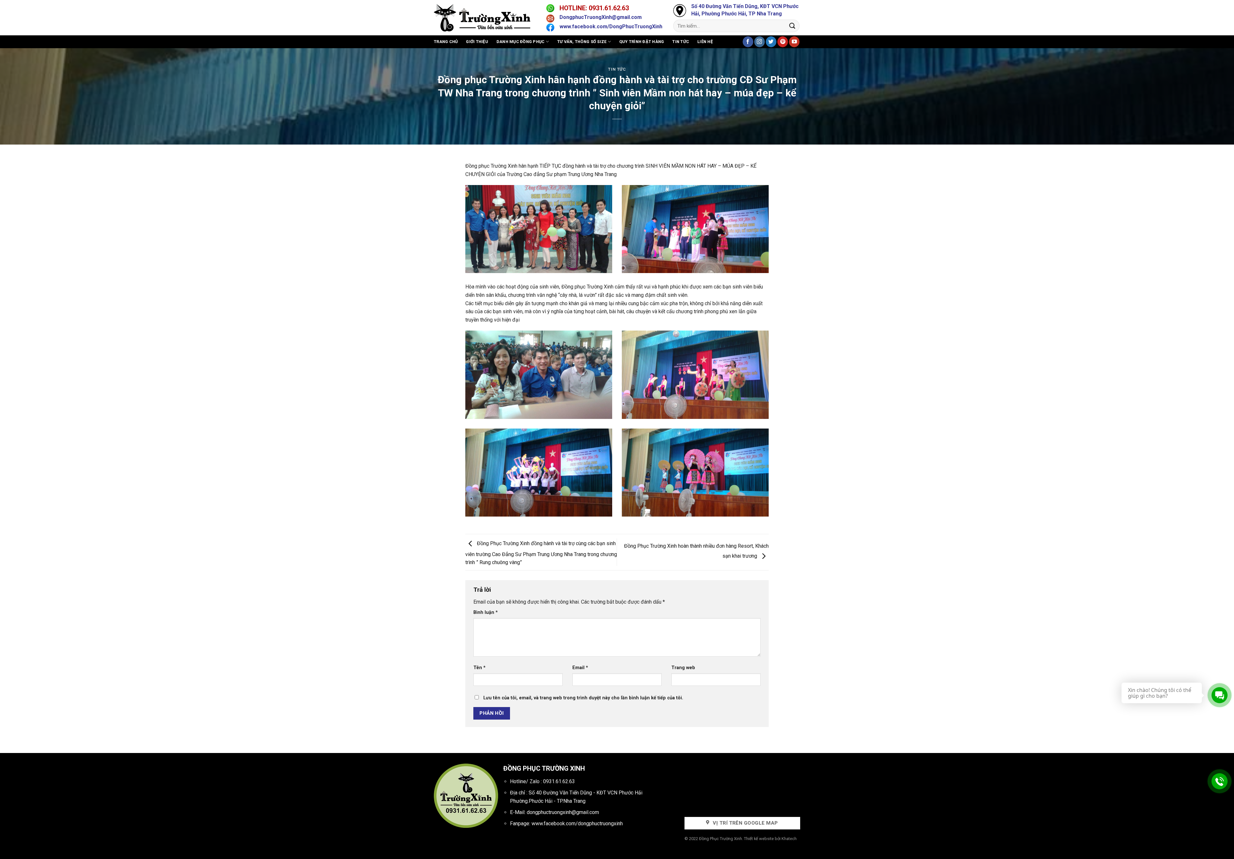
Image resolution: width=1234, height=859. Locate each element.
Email (580, 667)
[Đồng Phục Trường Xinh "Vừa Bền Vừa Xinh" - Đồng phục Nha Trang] (485, 17)
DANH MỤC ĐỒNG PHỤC (520, 41)
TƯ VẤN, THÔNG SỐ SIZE (581, 41)
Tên (479, 667)
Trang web (683, 667)
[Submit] (792, 26)
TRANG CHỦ (446, 41)
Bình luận (485, 612)
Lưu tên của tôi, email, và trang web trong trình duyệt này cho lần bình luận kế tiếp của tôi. (583, 698)
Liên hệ (705, 41)
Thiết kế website (759, 838)
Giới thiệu (477, 41)
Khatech (789, 838)
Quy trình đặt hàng (641, 41)
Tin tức (680, 41)
